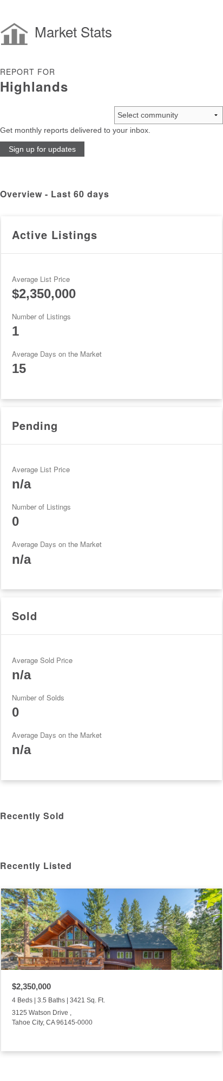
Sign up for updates (42, 149)
